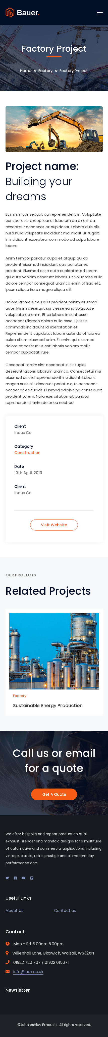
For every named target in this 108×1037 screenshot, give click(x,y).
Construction (27, 452)
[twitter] (7, 878)
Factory (45, 70)
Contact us (65, 910)
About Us (14, 910)
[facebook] (15, 878)
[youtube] (24, 878)
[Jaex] (22, 12)
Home (25, 70)
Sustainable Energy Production (48, 705)
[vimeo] (31, 878)
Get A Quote (54, 794)
